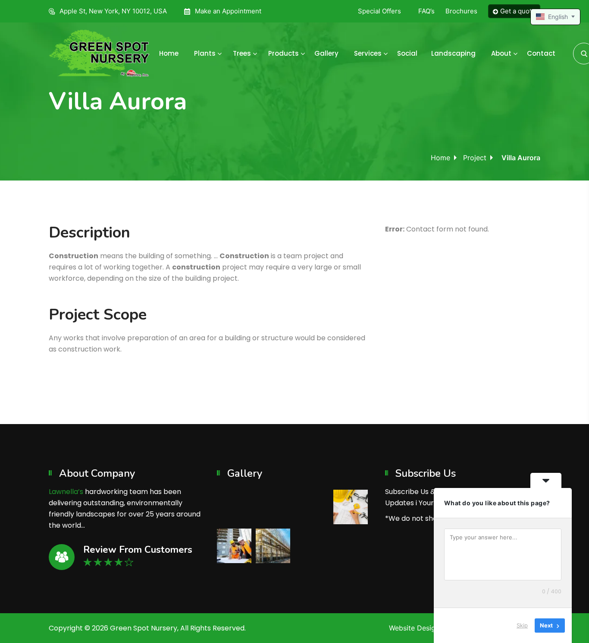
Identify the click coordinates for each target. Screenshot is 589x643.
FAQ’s (426, 11)
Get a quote (518, 11)
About (501, 53)
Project (474, 157)
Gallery (326, 53)
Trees (242, 53)
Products (283, 53)
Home (169, 53)
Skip (522, 625)
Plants (205, 53)
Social (407, 53)
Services (368, 53)
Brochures (461, 11)
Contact (541, 53)
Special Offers (379, 11)
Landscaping (453, 53)
